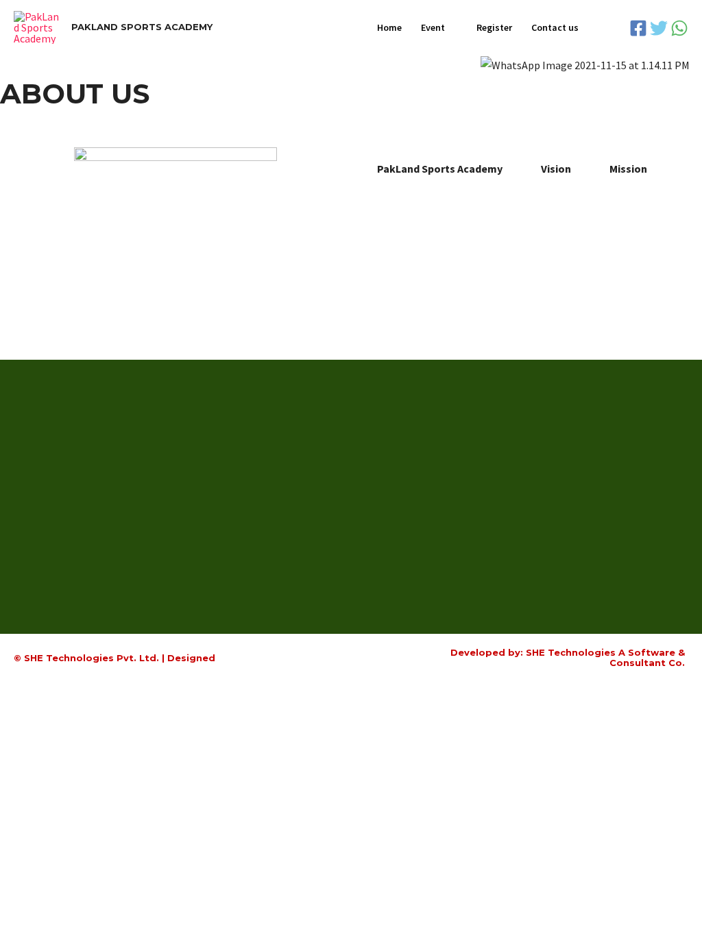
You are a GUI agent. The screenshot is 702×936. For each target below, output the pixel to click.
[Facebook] (638, 28)
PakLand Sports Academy (142, 26)
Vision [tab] (556, 168)
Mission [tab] (628, 168)
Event (433, 27)
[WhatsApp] (679, 28)
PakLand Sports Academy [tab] (440, 168)
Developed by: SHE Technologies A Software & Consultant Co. (567, 658)
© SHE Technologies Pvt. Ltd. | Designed (114, 657)
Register (494, 27)
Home (389, 27)
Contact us (555, 27)
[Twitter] (659, 28)
